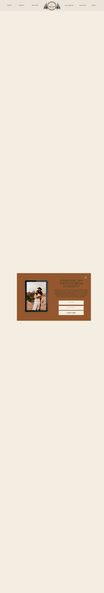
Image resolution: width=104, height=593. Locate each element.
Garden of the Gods (41, 330)
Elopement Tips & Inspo (52, 416)
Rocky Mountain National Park (37, 99)
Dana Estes (38, 491)
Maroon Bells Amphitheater (39, 68)
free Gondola (50, 143)
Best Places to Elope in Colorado (77, 428)
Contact (58, 406)
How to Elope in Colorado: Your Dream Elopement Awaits (28, 430)
